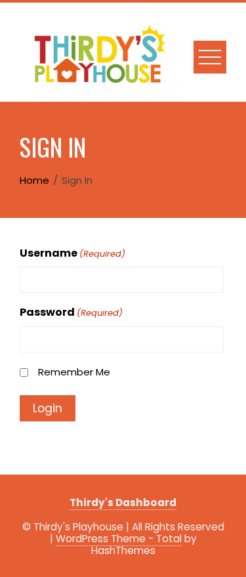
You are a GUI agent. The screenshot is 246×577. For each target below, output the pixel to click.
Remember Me (74, 372)
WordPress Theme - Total (119, 538)
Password (71, 312)
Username (72, 253)
